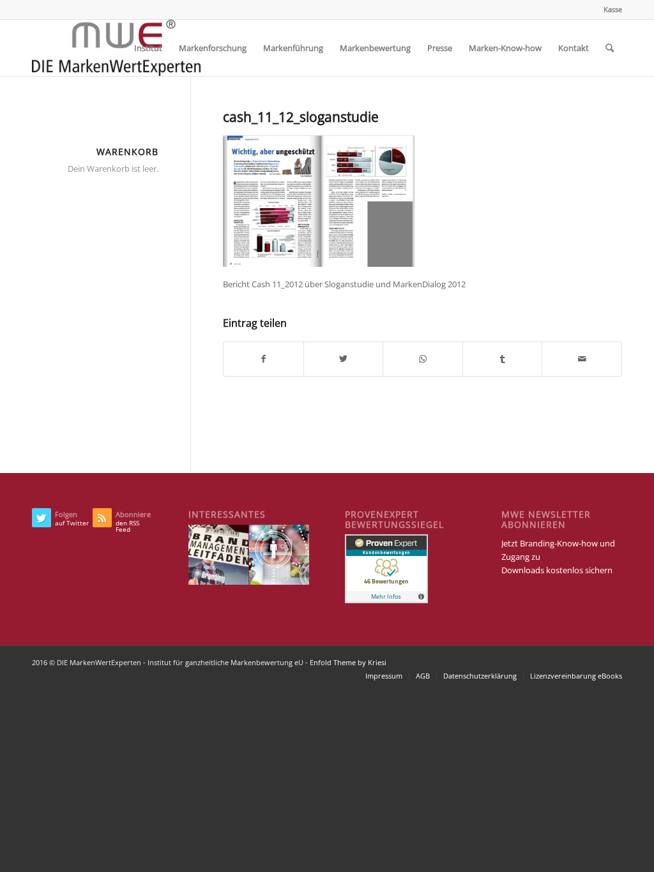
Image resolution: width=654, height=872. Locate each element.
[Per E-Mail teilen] (581, 358)
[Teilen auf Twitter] (343, 358)
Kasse (613, 9)
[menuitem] (609, 9)
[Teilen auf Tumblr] (502, 358)
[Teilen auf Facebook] (263, 358)
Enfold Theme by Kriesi (348, 662)
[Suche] (609, 48)
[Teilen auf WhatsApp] (422, 358)
